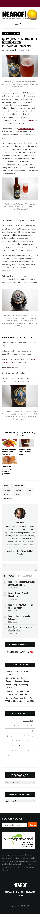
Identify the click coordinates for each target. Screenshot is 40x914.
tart (27, 494)
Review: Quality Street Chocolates (18, 594)
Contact (20, 895)
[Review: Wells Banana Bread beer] (26, 443)
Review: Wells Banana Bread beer (25, 451)
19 (20, 746)
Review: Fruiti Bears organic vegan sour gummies (8, 470)
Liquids (15, 33)
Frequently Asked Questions (26, 892)
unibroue (7, 499)
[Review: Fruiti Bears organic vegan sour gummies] (9, 460)
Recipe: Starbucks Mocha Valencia (19, 617)
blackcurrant (18, 486)
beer (6, 486)
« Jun (7, 762)
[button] (20, 24)
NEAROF (20, 885)
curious (18, 490)
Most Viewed (9, 575)
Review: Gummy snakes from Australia (9, 451)
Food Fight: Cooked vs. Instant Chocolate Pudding (21, 583)
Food (6, 33)
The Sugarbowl (26, 120)
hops (6, 494)
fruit (29, 490)
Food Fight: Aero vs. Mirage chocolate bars (20, 629)
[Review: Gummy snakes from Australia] (9, 443)
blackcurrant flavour (26, 129)
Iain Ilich (14, 50)
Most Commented (25, 575)
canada (7, 490)
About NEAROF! (9, 892)
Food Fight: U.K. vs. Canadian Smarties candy (20, 606)
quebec (16, 494)
